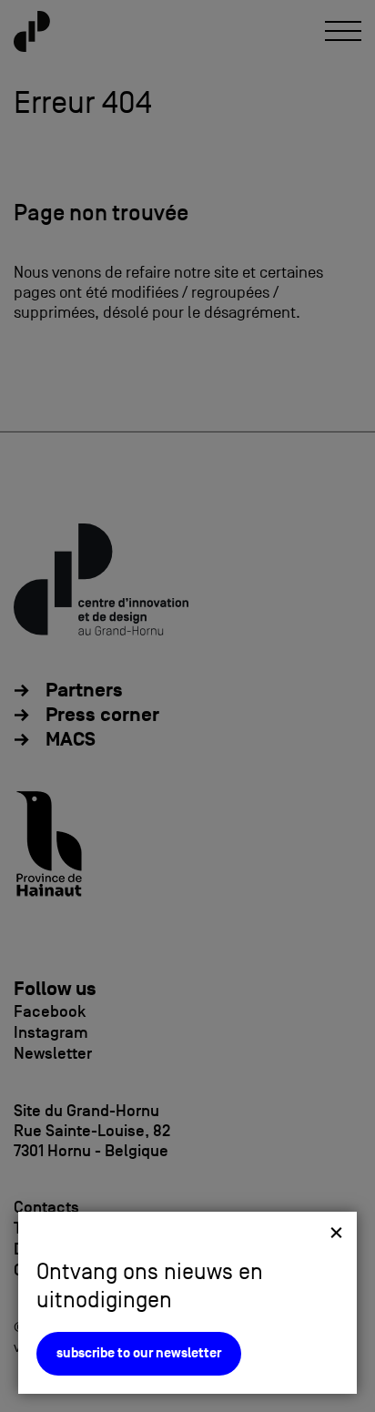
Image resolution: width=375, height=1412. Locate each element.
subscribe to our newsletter (138, 1353)
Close (336, 1232)
